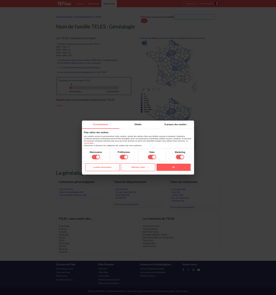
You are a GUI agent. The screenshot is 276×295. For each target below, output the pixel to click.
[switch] (124, 157)
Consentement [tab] (100, 124)
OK (173, 167)
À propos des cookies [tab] (175, 124)
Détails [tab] (138, 124)
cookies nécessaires (102, 167)
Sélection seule (138, 167)
